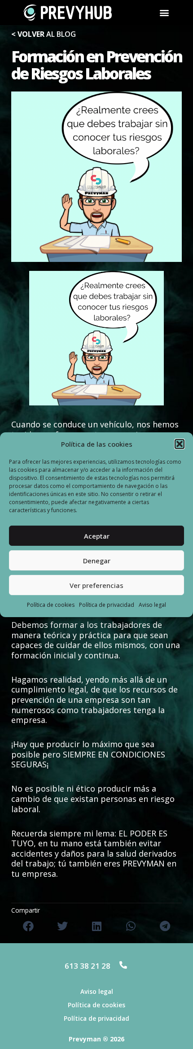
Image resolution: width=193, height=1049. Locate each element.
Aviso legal (152, 605)
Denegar (96, 560)
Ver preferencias (96, 585)
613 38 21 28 (87, 966)
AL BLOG (43, 34)
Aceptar (97, 535)
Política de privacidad (106, 605)
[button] (179, 444)
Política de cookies (51, 605)
